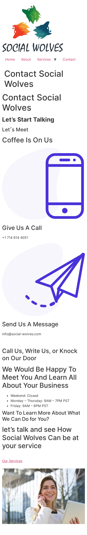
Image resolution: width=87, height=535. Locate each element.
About (26, 59)
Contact (69, 59)
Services (44, 59)
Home (10, 59)
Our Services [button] (12, 461)
